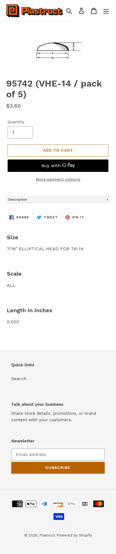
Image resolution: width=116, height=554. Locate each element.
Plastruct (47, 535)
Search (18, 378)
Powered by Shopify (74, 535)
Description (17, 199)
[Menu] (106, 11)
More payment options (58, 179)
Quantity (16, 121)
